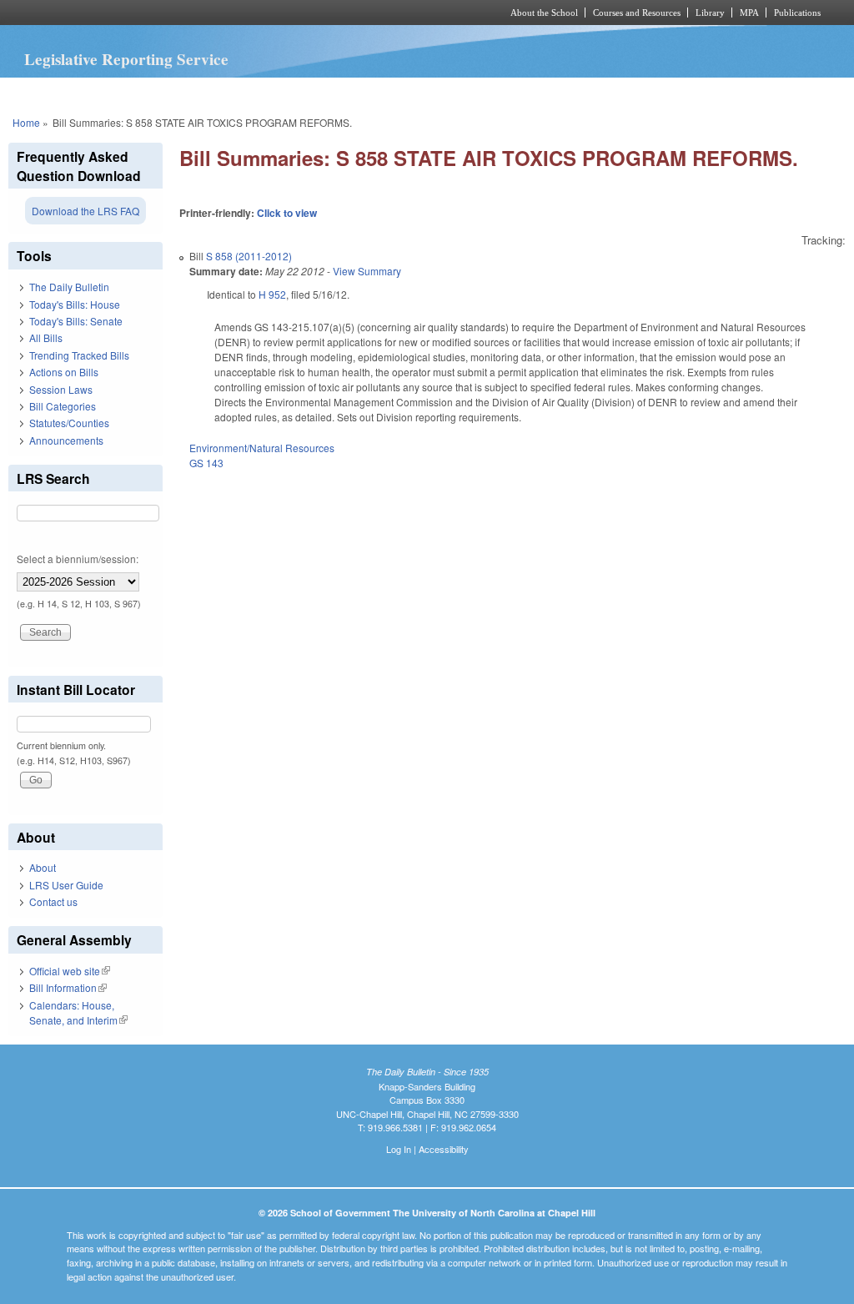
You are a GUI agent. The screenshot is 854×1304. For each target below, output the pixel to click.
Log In (398, 1148)
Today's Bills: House (74, 304)
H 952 (272, 294)
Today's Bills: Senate (76, 321)
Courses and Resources (637, 13)
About (42, 867)
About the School (544, 13)
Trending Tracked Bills (79, 355)
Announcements (66, 440)
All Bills (46, 337)
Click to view (287, 212)
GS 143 (206, 463)
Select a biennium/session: (77, 558)
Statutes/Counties (69, 422)
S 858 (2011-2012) (249, 256)
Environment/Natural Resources (261, 448)
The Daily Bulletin (69, 286)
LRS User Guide (66, 885)
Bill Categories (62, 406)
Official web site (69, 971)
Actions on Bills (63, 372)
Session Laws (61, 389)
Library (710, 13)
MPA (749, 13)
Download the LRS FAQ (85, 211)
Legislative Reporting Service (126, 59)
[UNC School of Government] (206, 12)
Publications (797, 13)
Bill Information (68, 987)
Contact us (53, 901)
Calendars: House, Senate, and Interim (78, 1012)
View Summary (367, 271)
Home (26, 122)
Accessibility (444, 1148)
